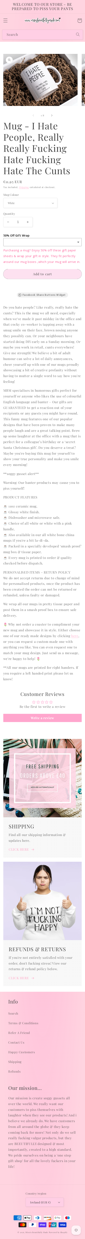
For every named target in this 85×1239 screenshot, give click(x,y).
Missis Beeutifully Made (36, 1232)
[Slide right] (51, 115)
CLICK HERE (19, 849)
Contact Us (16, 1042)
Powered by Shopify (58, 1232)
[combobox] (42, 34)
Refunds (14, 1071)
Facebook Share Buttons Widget (44, 295)
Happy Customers (21, 1052)
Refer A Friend (19, 1033)
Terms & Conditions (23, 1023)
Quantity (9, 213)
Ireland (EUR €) (40, 1202)
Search (13, 1013)
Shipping (24, 187)
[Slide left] (33, 115)
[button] (5, 20)
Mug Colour (11, 194)
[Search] (78, 34)
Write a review (42, 718)
